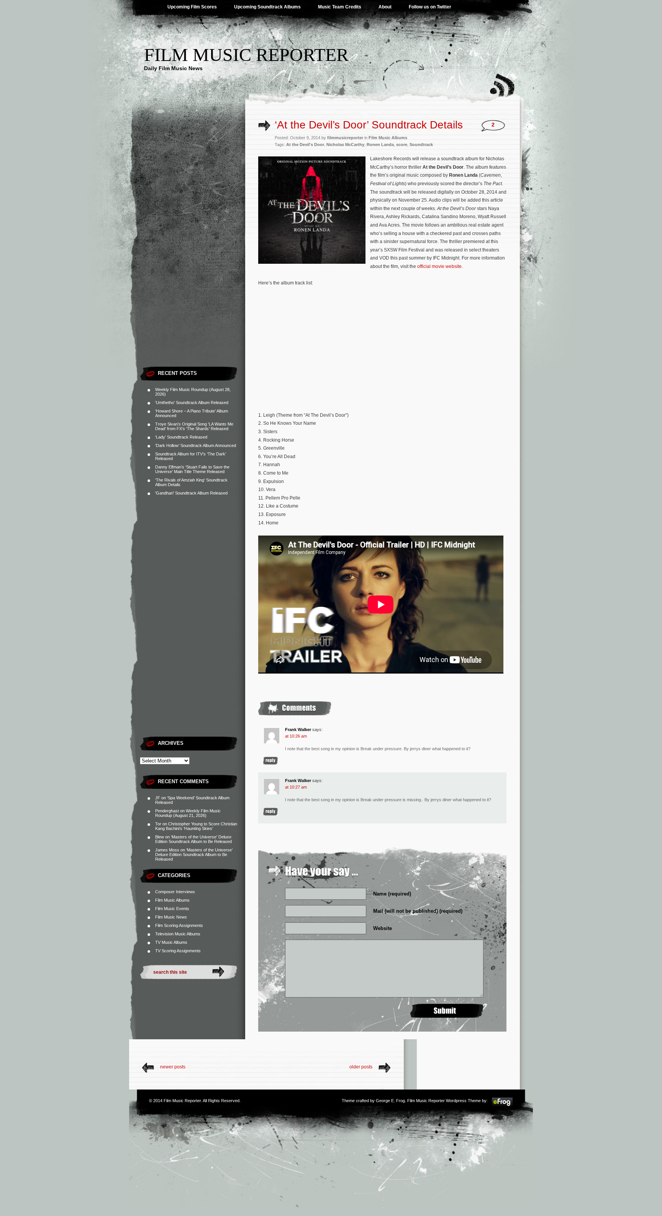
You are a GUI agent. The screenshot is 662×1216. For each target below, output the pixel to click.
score (401, 144)
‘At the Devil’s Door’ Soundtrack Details (369, 125)
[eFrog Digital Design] (502, 1105)
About (385, 7)
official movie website (439, 266)
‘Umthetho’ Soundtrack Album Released (191, 402)
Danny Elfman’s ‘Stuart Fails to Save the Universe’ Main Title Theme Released (192, 469)
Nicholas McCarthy (345, 144)
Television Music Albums (177, 934)
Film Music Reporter (246, 54)
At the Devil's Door (305, 144)
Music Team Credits (339, 7)
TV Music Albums (171, 942)
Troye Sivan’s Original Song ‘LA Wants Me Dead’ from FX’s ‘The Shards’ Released (194, 426)
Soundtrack (421, 144)
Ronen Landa (380, 144)
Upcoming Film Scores (192, 7)
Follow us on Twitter (430, 7)
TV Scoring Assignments (178, 950)
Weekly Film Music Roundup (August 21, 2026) (188, 813)
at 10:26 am (296, 736)
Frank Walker (298, 729)
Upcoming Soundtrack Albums (267, 7)
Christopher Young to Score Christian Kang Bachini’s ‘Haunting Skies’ (196, 826)
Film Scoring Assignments (179, 925)
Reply (270, 761)
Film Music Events (172, 908)
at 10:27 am (296, 787)
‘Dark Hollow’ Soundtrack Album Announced (195, 445)
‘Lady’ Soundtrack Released (181, 437)
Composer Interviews (175, 891)
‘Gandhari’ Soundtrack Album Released (191, 493)
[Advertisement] (192, 247)
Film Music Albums (172, 900)
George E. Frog (390, 1100)
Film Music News (171, 917)
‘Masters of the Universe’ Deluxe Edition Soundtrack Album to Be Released (193, 839)
